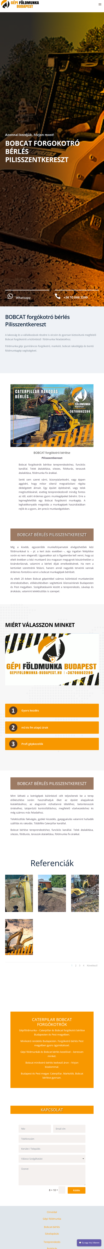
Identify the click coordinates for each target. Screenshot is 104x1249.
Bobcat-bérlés (52, 1227)
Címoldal (52, 1212)
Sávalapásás (52, 1233)
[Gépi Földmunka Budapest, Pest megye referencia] (19, 911)
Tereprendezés (52, 1242)
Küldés (76, 1190)
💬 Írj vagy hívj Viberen (89, 1243)
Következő (92, 965)
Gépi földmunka (52, 1218)
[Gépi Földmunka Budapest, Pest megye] (85, 911)
